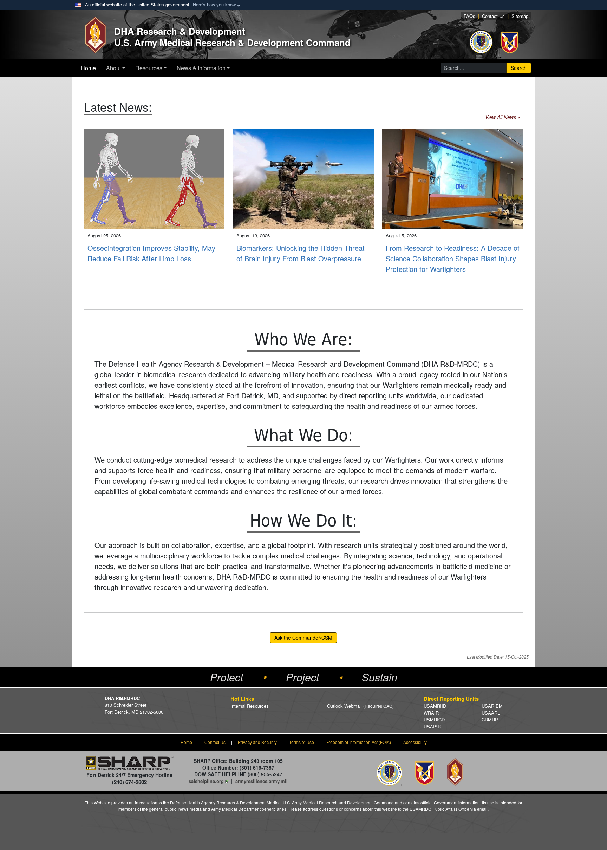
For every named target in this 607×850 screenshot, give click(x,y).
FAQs (469, 16)
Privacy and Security (257, 742)
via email (479, 809)
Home (88, 68)
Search (519, 67)
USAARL (491, 713)
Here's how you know (214, 4)
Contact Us (493, 16)
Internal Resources (249, 705)
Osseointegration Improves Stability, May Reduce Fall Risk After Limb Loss (151, 253)
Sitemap (519, 16)
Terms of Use (301, 742)
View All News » (502, 116)
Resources (148, 68)
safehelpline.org (206, 781)
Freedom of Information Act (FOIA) (358, 742)
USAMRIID (435, 705)
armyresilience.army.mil (261, 781)
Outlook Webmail (360, 705)
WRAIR (431, 713)
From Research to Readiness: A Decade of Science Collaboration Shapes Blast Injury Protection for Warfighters (453, 258)
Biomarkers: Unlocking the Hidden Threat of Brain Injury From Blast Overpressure (300, 253)
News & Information (201, 68)
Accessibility (415, 742)
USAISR (432, 726)
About (113, 68)
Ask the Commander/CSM (303, 637)
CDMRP (490, 719)
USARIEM (492, 705)
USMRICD (434, 719)
